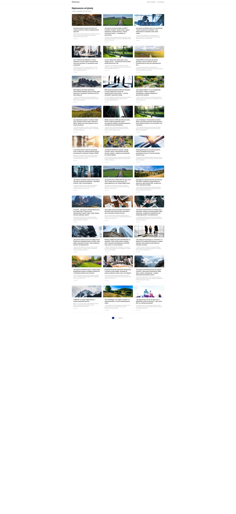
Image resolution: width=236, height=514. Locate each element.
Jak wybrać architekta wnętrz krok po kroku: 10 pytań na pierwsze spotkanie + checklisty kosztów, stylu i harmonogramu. (86, 181)
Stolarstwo (76, 2)
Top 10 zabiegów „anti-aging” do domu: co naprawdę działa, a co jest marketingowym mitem (117, 301)
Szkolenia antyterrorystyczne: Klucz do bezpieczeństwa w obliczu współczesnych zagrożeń (86, 29)
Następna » (121, 317)
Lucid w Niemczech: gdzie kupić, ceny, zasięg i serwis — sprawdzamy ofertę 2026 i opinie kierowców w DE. (118, 61)
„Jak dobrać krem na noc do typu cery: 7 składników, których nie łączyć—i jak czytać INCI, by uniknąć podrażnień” (149, 301)
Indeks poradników (151, 2)
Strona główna (160, 2)
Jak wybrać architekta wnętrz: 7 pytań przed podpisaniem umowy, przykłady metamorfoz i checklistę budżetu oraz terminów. (86, 271)
